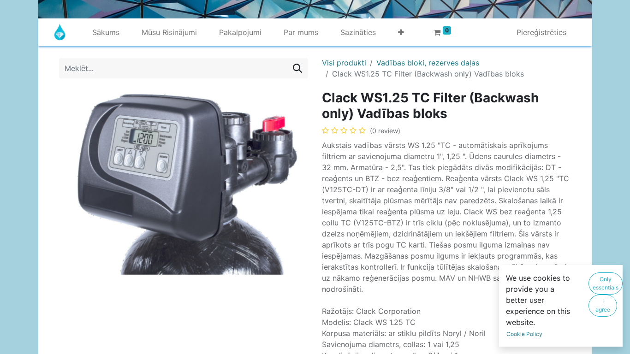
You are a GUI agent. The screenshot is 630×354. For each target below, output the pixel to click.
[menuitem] (106, 32)
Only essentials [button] (605, 283)
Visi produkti (344, 62)
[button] (401, 32)
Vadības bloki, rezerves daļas (427, 62)
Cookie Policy (524, 333)
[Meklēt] (297, 68)
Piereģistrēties (541, 32)
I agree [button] (602, 305)
